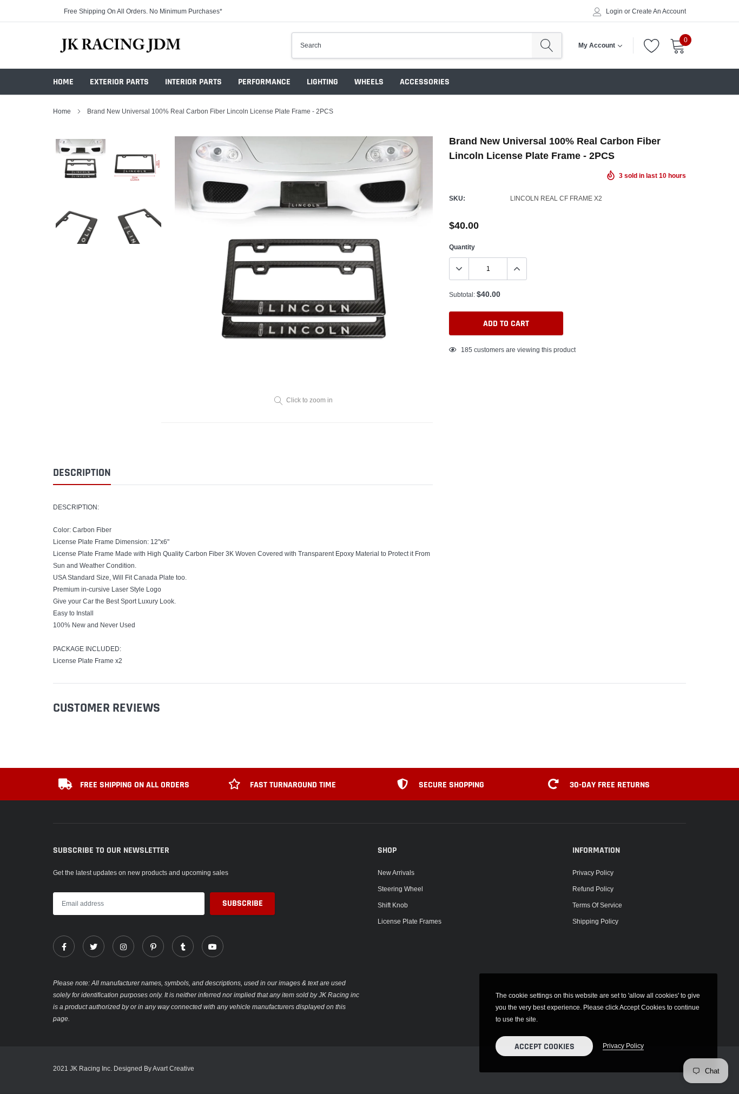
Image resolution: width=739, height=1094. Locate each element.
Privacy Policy (592, 872)
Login (614, 11)
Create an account (659, 11)
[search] (547, 45)
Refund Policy (592, 889)
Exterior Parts (119, 82)
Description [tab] (82, 473)
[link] (64, 946)
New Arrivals (396, 872)
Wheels (369, 82)
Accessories (425, 82)
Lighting (322, 82)
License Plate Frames (409, 921)
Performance (264, 82)
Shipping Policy (595, 921)
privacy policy (623, 1046)
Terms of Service (597, 905)
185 (466, 350)
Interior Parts (193, 82)
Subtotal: (462, 294)
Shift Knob (393, 905)
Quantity (462, 247)
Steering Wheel (400, 889)
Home (63, 82)
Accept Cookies (544, 1046)
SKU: (457, 198)
